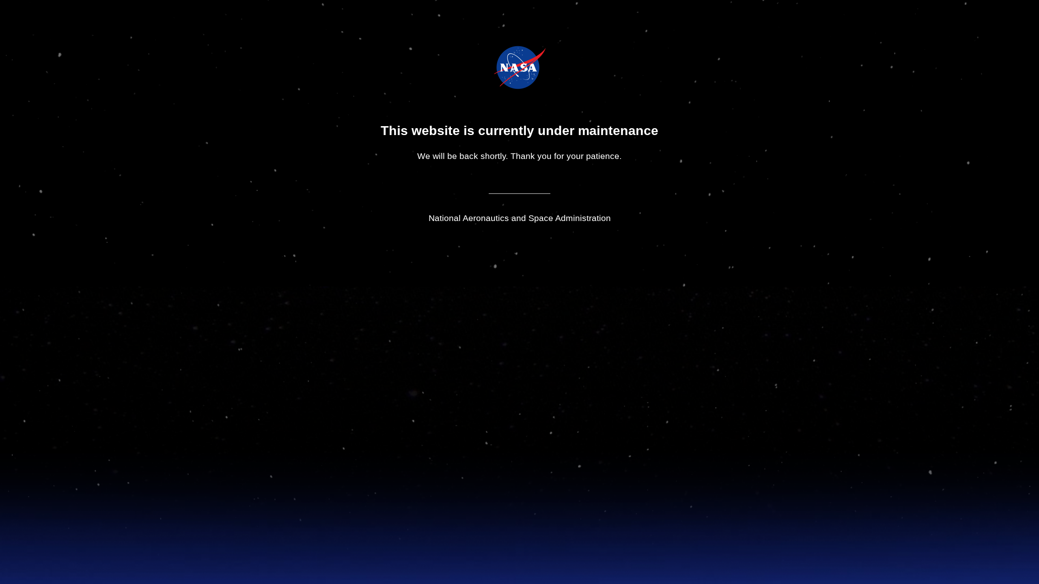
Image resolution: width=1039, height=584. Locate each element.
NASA (499, 67)
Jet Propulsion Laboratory (525, 56)
